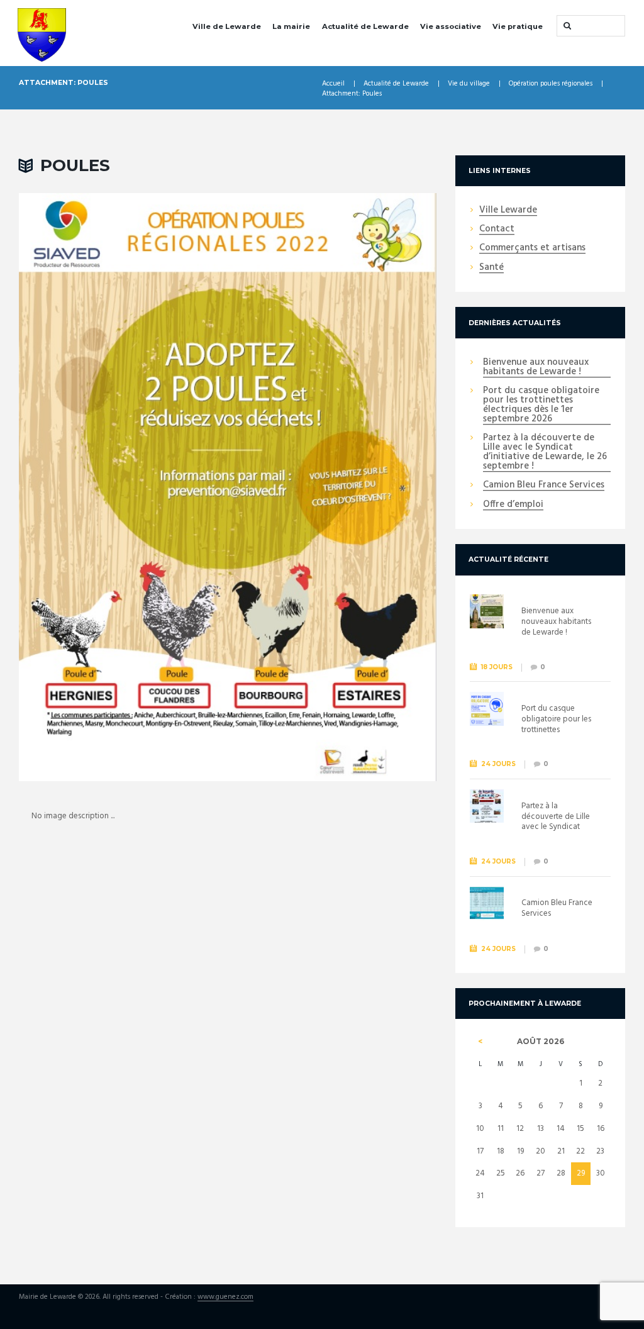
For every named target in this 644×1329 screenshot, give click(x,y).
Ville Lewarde (508, 211)
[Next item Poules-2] (332, 487)
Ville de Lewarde (226, 26)
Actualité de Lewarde (365, 26)
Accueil (333, 84)
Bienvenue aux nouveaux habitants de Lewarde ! (536, 367)
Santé (491, 268)
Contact (496, 230)
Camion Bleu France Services (543, 486)
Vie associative (450, 26)
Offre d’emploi (513, 505)
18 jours (497, 667)
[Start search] (566, 25)
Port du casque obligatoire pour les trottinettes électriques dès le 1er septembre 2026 (541, 405)
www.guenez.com (225, 1297)
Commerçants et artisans (532, 248)
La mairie (291, 26)
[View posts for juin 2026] (480, 1041)
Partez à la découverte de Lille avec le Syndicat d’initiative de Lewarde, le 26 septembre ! (545, 452)
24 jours (498, 764)
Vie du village (469, 84)
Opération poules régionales (550, 84)
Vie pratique (517, 26)
